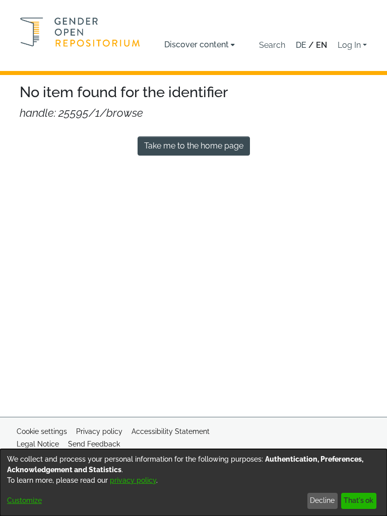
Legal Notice (38, 444)
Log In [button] (350, 45)
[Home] (80, 32)
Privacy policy (99, 431)
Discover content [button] (196, 44)
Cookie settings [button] (42, 431)
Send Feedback (94, 444)
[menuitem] (199, 45)
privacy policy (133, 480)
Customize (24, 500)
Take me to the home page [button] (193, 146)
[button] (272, 45)
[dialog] (193, 482)
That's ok (358, 500)
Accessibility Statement (171, 431)
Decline (322, 500)
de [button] (302, 45)
